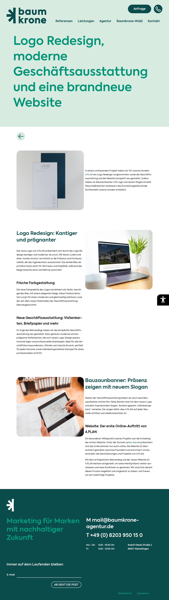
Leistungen (86, 21)
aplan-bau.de (133, 442)
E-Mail (11, 574)
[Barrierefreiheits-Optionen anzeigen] (163, 300)
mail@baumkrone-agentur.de (112, 523)
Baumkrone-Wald (129, 21)
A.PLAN (89, 174)
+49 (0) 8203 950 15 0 (116, 535)
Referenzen (63, 21)
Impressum (143, 593)
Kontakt (154, 21)
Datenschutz (125, 593)
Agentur (105, 21)
